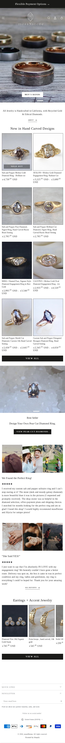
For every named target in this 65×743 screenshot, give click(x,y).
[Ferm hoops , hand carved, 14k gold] (41, 621)
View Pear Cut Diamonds (32, 432)
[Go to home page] (31, 17)
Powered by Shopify (32, 737)
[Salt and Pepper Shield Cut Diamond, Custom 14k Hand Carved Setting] (17, 317)
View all (32, 358)
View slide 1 (25, 99)
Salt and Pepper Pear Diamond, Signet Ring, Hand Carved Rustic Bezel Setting (15, 230)
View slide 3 (40, 99)
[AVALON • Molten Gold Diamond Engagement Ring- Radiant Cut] (48, 151)
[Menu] (3, 18)
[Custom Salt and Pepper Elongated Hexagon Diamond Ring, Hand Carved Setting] (48, 317)
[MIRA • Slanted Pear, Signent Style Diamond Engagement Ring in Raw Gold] (17, 260)
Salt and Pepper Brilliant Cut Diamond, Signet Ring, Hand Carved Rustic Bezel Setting (45, 230)
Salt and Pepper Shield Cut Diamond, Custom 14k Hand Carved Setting (17, 341)
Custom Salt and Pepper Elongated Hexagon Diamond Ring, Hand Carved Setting (47, 341)
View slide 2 (32, 99)
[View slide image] (32, 55)
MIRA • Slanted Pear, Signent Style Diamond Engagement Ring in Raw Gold (16, 284)
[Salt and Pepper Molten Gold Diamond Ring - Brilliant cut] (17, 151)
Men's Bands (32, 95)
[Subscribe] (61, 701)
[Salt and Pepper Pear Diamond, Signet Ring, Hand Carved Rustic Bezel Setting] (17, 206)
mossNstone (28, 734)
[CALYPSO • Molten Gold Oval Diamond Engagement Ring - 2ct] (48, 260)
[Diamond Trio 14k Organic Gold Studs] (14, 621)
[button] (48, 18)
